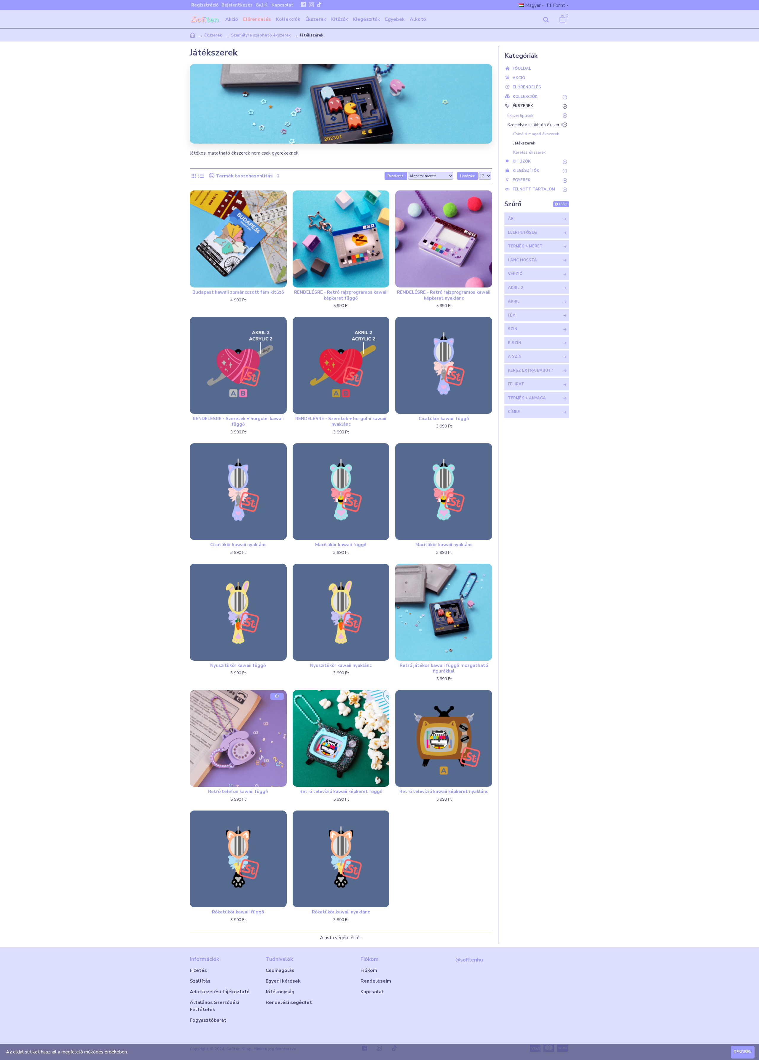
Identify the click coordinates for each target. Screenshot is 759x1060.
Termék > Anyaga (527, 398)
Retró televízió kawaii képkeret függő (340, 791)
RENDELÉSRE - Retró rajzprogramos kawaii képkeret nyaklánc (443, 295)
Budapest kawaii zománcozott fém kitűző (238, 292)
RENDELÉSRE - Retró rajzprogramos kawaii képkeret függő (341, 295)
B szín (514, 343)
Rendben (743, 1052)
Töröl (563, 204)
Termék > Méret (525, 246)
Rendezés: (396, 176)
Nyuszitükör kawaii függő (238, 665)
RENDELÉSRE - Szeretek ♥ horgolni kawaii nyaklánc (340, 422)
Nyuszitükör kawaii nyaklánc (340, 665)
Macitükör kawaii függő (340, 545)
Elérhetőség (522, 232)
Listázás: (467, 176)
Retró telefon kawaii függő (238, 791)
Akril (514, 301)
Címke (514, 411)
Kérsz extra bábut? (530, 370)
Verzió (515, 273)
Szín (512, 329)
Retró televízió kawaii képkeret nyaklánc (443, 791)
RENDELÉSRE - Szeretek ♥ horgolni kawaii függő (238, 422)
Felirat (516, 384)
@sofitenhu (469, 959)
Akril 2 (515, 287)
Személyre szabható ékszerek (261, 35)
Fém (512, 315)
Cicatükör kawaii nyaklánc (238, 545)
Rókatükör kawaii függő (238, 912)
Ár (511, 218)
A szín (515, 356)
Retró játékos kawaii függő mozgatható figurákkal (444, 668)
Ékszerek (213, 35)
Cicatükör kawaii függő (444, 419)
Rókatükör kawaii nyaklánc (341, 912)
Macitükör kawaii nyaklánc (443, 545)
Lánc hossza (522, 260)
